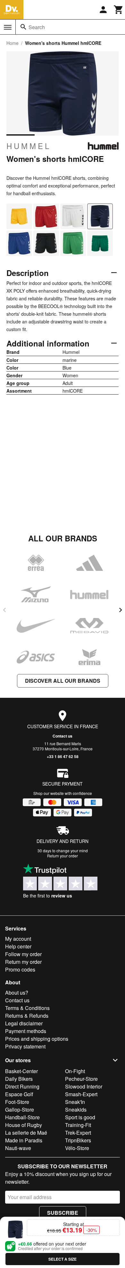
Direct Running (22, 1086)
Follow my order (23, 954)
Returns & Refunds (26, 1015)
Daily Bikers (19, 1078)
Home (12, 43)
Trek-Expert (78, 1132)
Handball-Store (22, 1117)
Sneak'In (75, 1101)
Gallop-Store (19, 1109)
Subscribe (62, 1212)
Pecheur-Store (81, 1078)
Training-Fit (78, 1125)
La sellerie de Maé (26, 1132)
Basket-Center (21, 1071)
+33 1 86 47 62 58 (63, 756)
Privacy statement (25, 1046)
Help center (18, 946)
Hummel (28, 146)
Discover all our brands (62, 680)
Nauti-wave (18, 1148)
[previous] (4, 609)
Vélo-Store (77, 1148)
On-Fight (75, 1071)
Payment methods (25, 1031)
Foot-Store (17, 1101)
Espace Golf (19, 1094)
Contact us (62, 735)
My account (18, 938)
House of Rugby (23, 1125)
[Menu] (7, 27)
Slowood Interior (83, 1086)
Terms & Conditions (27, 1008)
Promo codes (20, 969)
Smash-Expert (81, 1094)
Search (37, 27)
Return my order (23, 961)
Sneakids (76, 1109)
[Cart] (118, 9)
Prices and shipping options (36, 1038)
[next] (120, 609)
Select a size (62, 1259)
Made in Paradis (23, 1140)
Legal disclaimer (24, 1023)
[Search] (23, 27)
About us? (16, 992)
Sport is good (80, 1117)
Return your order (62, 855)
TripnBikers (78, 1140)
